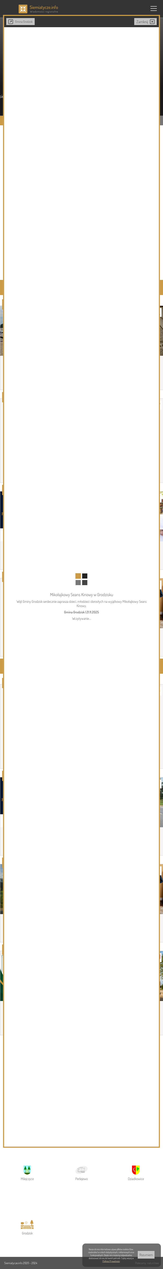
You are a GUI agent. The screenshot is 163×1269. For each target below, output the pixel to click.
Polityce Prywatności (111, 1261)
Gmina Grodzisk (23, 21)
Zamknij (142, 21)
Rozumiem (146, 1255)
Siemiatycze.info (13, 1263)
